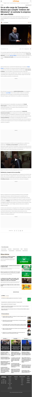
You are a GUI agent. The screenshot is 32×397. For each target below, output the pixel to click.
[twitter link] (3, 381)
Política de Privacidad (28, 380)
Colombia (10, 380)
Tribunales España (11, 250)
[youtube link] (2, 383)
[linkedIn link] (5, 383)
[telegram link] (3, 383)
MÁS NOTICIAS (16, 292)
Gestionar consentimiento (28, 382)
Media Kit (22, 384)
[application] (16, 159)
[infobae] (16, 1)
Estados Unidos (10, 383)
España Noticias (25, 250)
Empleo (16, 379)
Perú (22, 383)
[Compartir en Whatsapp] (20, 49)
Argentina (10, 379)
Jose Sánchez (6, 22)
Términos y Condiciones (28, 378)
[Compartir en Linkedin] (26, 49)
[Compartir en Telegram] (28, 49)
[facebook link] (2, 381)
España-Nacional (18, 250)
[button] (1, 1)
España (2, 5)
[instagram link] (5, 381)
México (10, 384)
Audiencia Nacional (4, 250)
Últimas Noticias (10, 388)
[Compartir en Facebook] (22, 49)
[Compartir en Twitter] (24, 49)
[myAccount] (30, 1)
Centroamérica (10, 387)
